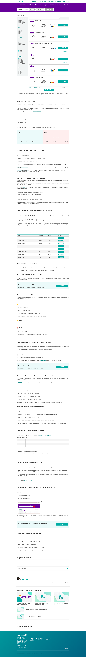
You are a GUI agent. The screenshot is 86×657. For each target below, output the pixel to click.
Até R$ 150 (20, 31)
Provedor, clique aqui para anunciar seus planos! (35, 87)
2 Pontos (20, 70)
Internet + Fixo (21, 60)
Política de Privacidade (41, 638)
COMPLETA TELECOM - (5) (22, 44)
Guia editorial (32, 640)
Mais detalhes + (65, 40)
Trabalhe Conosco (48, 638)
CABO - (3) (20, 51)
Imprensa (31, 639)
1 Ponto (20, 69)
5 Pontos (20, 73)
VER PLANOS (62, 285)
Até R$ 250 (20, 32)
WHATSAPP (62, 240)
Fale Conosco (40, 640)
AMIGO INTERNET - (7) (22, 42)
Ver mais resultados (49, 89)
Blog (38, 641)
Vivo (19, 15)
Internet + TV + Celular (22, 63)
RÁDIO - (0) (20, 52)
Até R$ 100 (20, 30)
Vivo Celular (34, 1)
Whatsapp (64, 25)
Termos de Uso (40, 639)
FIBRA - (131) (21, 50)
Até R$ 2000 (20, 33)
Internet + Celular (21, 61)
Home (18, 15)
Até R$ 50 (20, 29)
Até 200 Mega (21, 20)
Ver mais (42, 621)
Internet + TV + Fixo (21, 62)
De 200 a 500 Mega (21, 21)
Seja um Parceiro (48, 639)
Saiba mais (43, 94)
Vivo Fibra (39, 1)
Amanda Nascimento (25, 579)
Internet (20, 58)
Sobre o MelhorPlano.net (33, 638)
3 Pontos (20, 71)
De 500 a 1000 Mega (22, 22)
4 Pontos (20, 72)
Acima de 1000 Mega (22, 23)
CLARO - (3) (20, 43)
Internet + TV (21, 59)
